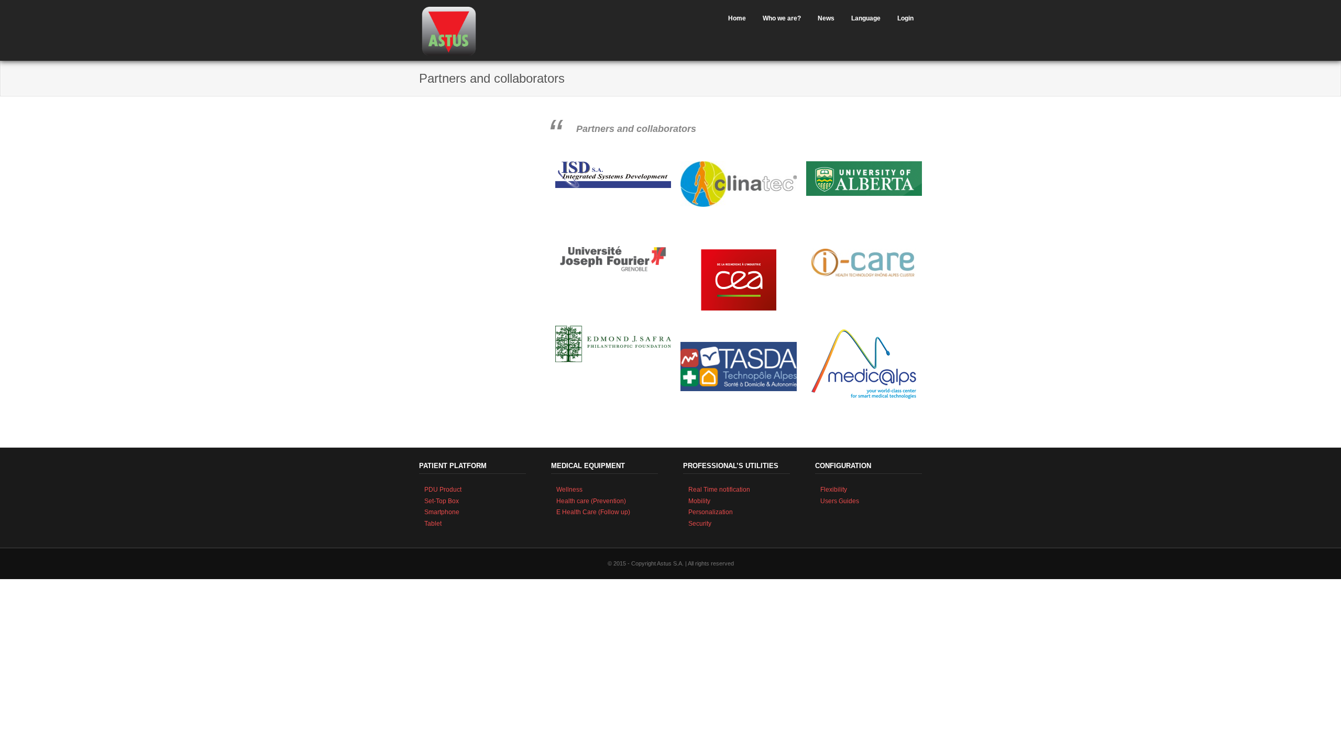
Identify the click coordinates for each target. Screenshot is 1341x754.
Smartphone (441, 512)
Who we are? (782, 18)
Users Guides (839, 501)
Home (737, 18)
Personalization (710, 512)
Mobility (699, 501)
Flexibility (833, 489)
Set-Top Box (441, 501)
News (826, 18)
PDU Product (442, 489)
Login (905, 18)
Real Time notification (719, 489)
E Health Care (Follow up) (593, 512)
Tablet (433, 523)
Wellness (569, 489)
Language (866, 18)
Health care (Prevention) (591, 501)
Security (699, 523)
